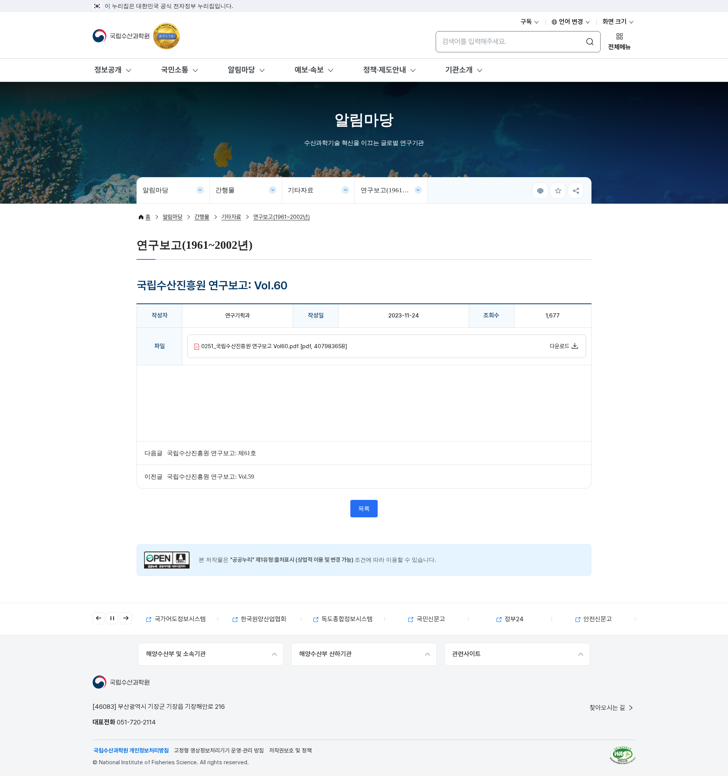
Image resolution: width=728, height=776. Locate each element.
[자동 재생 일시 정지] (112, 618)
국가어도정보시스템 (179, 619)
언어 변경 (571, 21)
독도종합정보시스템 (346, 619)
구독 (527, 21)
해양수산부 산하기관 (325, 654)
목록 (364, 509)
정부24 (513, 619)
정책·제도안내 (384, 69)
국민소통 (174, 69)
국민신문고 (430, 619)
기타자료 (301, 190)
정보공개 (108, 69)
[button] (99, 618)
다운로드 (560, 346)
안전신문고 (597, 619)
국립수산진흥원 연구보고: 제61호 (211, 453)
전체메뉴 (619, 47)
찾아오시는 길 (608, 708)
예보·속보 (309, 69)
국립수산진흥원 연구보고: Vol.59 (210, 476)
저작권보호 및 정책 (290, 750)
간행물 (225, 190)
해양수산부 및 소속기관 (176, 654)
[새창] (622, 755)
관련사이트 (466, 654)
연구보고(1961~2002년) (394, 190)
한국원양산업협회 (262, 619)
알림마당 (241, 69)
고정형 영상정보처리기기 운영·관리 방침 (219, 750)
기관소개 (459, 69)
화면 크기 (615, 21)
